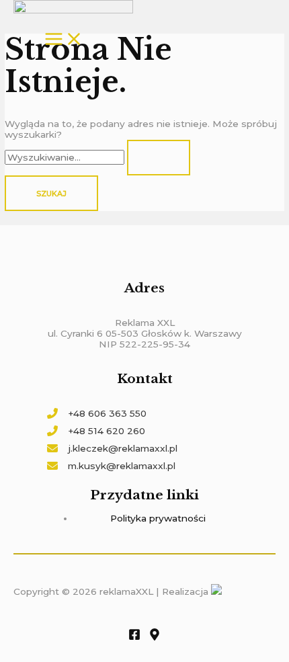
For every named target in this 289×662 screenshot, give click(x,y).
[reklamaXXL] (73, 7)
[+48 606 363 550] (97, 413)
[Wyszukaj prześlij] (158, 157)
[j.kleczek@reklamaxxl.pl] (112, 448)
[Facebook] (134, 637)
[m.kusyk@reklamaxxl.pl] (111, 465)
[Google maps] (155, 637)
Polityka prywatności (158, 518)
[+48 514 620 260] (96, 430)
